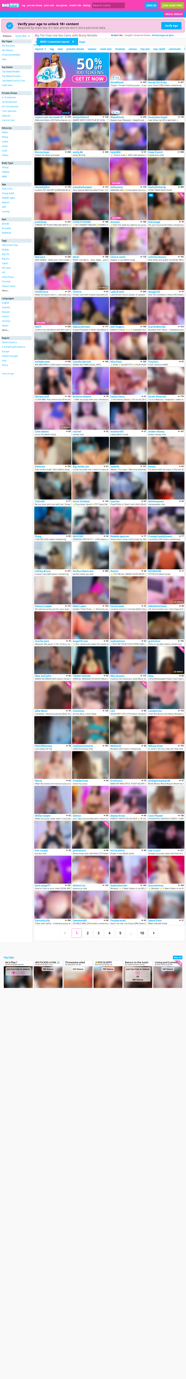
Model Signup (174, 14)
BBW (4, 176)
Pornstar (6, 281)
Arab (4, 150)
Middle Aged (8, 197)
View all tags (8, 373)
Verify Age (171, 25)
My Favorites (8, 45)
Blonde (5, 223)
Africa (5, 365)
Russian (6, 311)
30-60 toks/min (9, 102)
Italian (5, 325)
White (5, 132)
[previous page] (66, 933)
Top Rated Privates (11, 76)
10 (142, 933)
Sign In (151, 5)
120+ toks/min (9, 111)
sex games (61, 5)
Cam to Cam (8, 120)
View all (177, 957)
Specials (6, 115)
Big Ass (5, 258)
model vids (75, 5)
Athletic (6, 171)
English (5, 302)
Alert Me (118, 35)
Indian (5, 155)
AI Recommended (11, 54)
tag (23, 5)
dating (86, 5)
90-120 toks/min (10, 106)
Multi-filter (21, 36)
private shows (34, 5)
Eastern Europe (10, 356)
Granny (5, 211)
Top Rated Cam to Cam (13, 80)
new (60, 49)
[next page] (153, 933)
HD (3, 272)
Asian (5, 146)
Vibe (4, 59)
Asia (4, 360)
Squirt (5, 263)
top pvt (145, 49)
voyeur (92, 49)
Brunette (6, 228)
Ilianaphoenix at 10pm (164, 35)
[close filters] (29, 36)
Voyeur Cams (8, 286)
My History (7, 50)
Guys (82, 42)
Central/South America (13, 346)
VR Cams (6, 267)
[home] (11, 5)
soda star (106, 49)
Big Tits (5, 254)
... (131, 933)
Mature (5, 202)
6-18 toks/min (9, 97)
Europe (5, 351)
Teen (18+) (7, 188)
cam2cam (175, 49)
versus (133, 49)
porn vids (49, 5)
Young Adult (8, 193)
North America (9, 342)
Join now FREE (172, 5)
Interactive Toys (10, 245)
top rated (159, 49)
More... (5, 290)
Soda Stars (7, 85)
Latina (5, 141)
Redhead (6, 232)
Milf (4, 206)
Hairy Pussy (8, 276)
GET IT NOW (89, 78)
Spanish (6, 307)
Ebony (5, 137)
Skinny (5, 167)
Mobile (5, 249)
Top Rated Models (11, 71)
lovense (120, 49)
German (6, 321)
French (5, 316)
